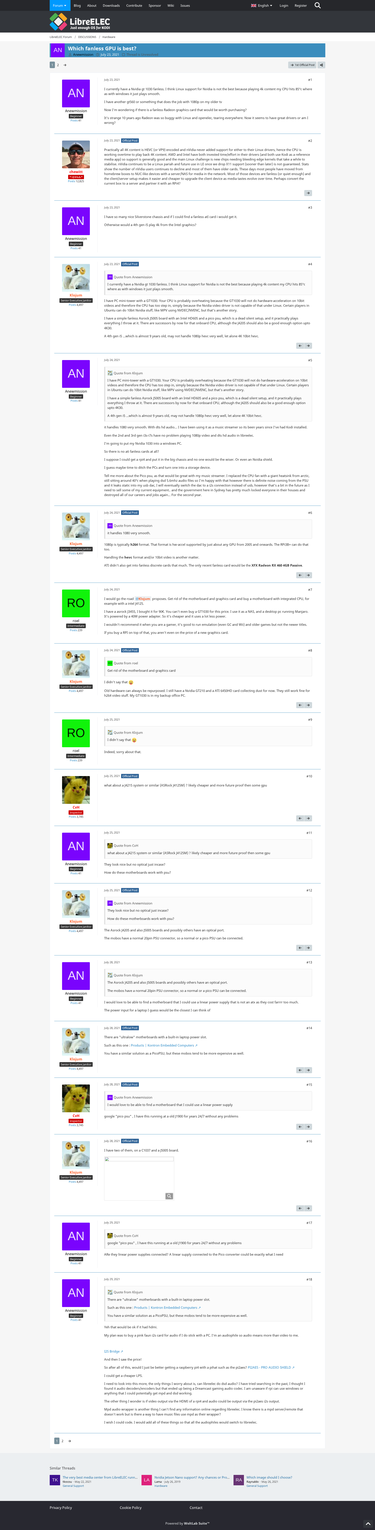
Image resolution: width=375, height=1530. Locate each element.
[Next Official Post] (308, 193)
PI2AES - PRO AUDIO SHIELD (269, 1367)
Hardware (161, 1486)
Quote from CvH (126, 845)
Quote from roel (126, 663)
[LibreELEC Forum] (187, 22)
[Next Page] (65, 65)
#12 (309, 890)
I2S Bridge (112, 1351)
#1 (310, 79)
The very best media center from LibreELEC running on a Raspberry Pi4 (116, 1477)
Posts (74, 120)
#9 (310, 719)
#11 (309, 833)
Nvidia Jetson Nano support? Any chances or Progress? (196, 1477)
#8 (310, 650)
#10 (309, 776)
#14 (309, 1028)
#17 (309, 1222)
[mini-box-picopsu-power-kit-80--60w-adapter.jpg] (139, 1178)
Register (301, 5)
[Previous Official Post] (300, 346)
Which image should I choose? (269, 1477)
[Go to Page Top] (368, 1524)
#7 (310, 589)
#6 (310, 512)
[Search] (317, 5)
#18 (309, 1279)
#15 (309, 1084)
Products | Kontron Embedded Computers (162, 1045)
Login (284, 5)
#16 (309, 1141)
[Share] (321, 65)
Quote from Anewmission (133, 277)
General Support (73, 1486)
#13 (309, 962)
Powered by (187, 1523)
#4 (310, 264)
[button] (262, 5)
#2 (310, 140)
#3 (310, 207)
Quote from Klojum (128, 373)
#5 (310, 360)
